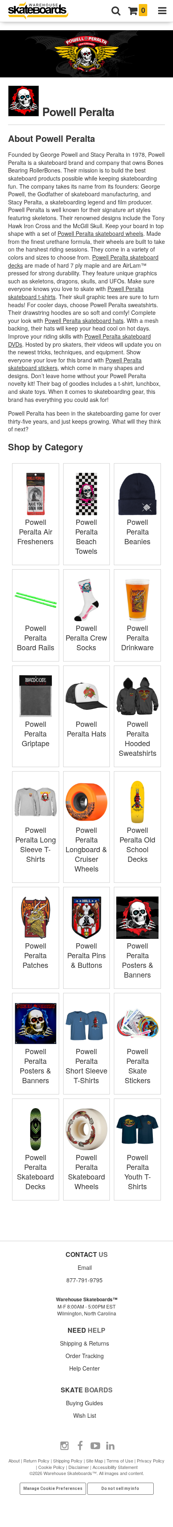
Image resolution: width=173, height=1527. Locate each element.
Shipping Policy (67, 1460)
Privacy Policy (151, 1460)
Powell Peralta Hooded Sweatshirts (138, 738)
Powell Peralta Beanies (137, 531)
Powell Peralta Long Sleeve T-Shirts (35, 844)
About (14, 1460)
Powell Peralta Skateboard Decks (35, 1171)
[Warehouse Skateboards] (42, 11)
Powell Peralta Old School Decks (137, 844)
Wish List (84, 1415)
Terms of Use (120, 1460)
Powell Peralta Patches (35, 955)
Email (85, 1267)
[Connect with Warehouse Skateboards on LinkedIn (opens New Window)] (111, 1446)
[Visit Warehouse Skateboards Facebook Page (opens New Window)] (80, 1446)
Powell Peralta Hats (86, 728)
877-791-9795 (84, 1280)
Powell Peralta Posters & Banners (137, 960)
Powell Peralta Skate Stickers (137, 1065)
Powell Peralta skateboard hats (84, 320)
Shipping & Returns (84, 1343)
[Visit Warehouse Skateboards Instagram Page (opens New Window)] (65, 1446)
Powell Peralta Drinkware (137, 637)
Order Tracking (85, 1356)
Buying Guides (84, 1403)
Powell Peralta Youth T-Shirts (137, 1171)
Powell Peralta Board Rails (35, 637)
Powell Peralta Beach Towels (86, 536)
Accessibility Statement (115, 1467)
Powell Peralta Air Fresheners (35, 531)
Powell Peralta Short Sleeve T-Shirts (86, 1065)
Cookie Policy (51, 1467)
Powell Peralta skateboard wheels (100, 233)
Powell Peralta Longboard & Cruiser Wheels (86, 849)
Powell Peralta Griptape (35, 733)
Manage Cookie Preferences (52, 1488)
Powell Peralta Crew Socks (86, 637)
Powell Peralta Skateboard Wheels (86, 1171)
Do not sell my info (120, 1488)
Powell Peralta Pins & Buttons (86, 955)
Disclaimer (78, 1467)
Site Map (94, 1460)
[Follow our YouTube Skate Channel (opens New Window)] (95, 1446)
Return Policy (36, 1460)
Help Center (84, 1368)
